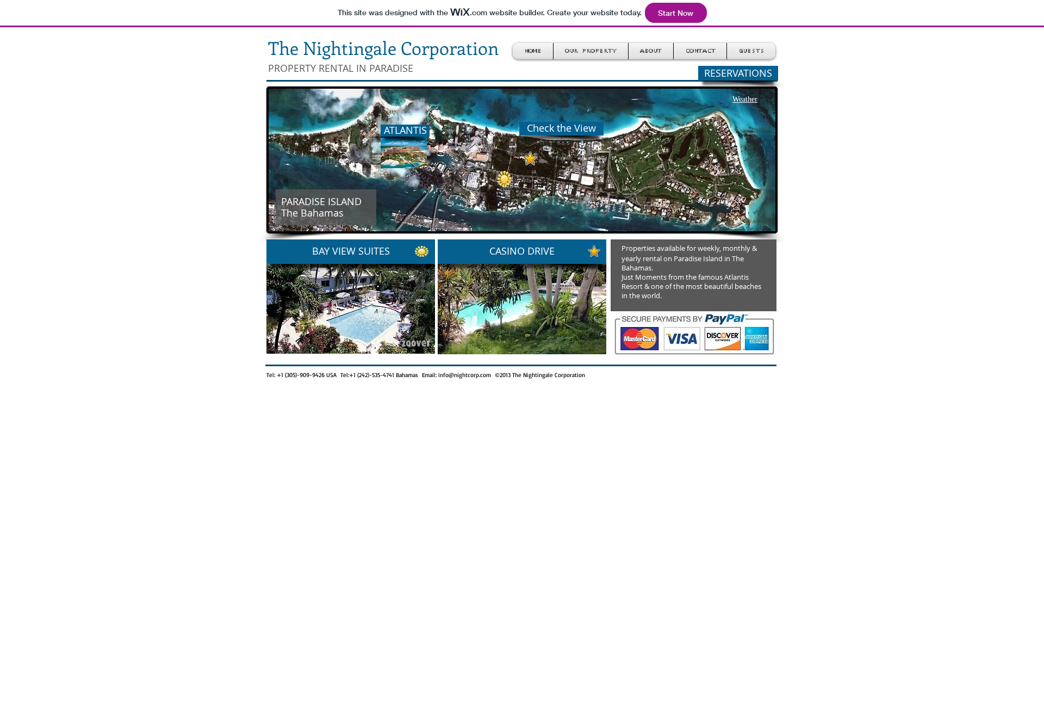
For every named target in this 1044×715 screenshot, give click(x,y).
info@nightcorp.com (464, 375)
